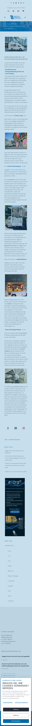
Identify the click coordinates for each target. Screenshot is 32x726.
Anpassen (16, 715)
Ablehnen (16, 709)
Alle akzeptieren (16, 721)
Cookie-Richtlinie (8, 702)
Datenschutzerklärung (21, 702)
